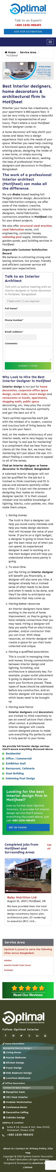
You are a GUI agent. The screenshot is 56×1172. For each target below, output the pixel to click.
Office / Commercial (19, 758)
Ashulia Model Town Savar (17, 965)
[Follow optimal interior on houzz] (29, 1035)
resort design (37, 394)
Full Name (11, 308)
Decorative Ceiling (17, 1112)
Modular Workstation (19, 1102)
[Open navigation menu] (50, 42)
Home (11, 52)
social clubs (19, 394)
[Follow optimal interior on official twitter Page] (21, 1035)
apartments (39, 397)
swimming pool (12, 236)
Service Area (28, 52)
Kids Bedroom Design (19, 1072)
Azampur (8, 970)
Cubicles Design (15, 1117)
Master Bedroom (16, 1057)
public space (31, 401)
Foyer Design (14, 1067)
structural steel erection (36, 225)
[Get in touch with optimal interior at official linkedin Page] (37, 1035)
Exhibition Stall (16, 763)
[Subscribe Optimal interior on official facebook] (5, 1035)
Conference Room (16, 1107)
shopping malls (12, 401)
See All (49, 846)
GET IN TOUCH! (18, 827)
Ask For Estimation (28, 31)
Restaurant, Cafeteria (20, 768)
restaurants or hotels (16, 397)
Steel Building (15, 773)
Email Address (14, 331)
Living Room (13, 1052)
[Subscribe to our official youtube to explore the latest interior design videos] (45, 1035)
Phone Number (14, 320)
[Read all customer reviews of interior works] (28, 990)
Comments (11, 343)
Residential (13, 753)
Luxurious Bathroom (18, 1078)
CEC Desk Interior (17, 1097)
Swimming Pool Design (20, 778)
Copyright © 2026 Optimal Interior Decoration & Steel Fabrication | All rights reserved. (28, 1158)
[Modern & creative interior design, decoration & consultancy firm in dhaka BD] (28, 1017)
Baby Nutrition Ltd (22, 897)
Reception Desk (15, 1091)
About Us (8, 1148)
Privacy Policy (38, 1148)
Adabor (8, 960)
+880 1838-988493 (28, 25)
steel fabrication (13, 229)
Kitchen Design (15, 1062)
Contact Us (21, 1148)
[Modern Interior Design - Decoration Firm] (28, 8)
